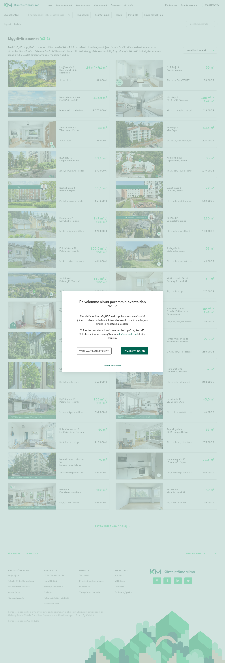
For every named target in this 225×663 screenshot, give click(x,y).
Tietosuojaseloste (112, 365)
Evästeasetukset (128, 334)
